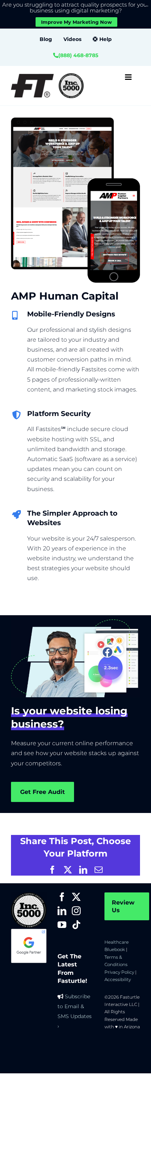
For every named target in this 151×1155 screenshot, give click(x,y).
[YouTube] (62, 924)
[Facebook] (62, 896)
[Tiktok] (76, 924)
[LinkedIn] (62, 910)
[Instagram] (76, 910)
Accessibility (117, 979)
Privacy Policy (119, 972)
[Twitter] (76, 896)
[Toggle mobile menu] (129, 77)
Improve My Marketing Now (76, 22)
